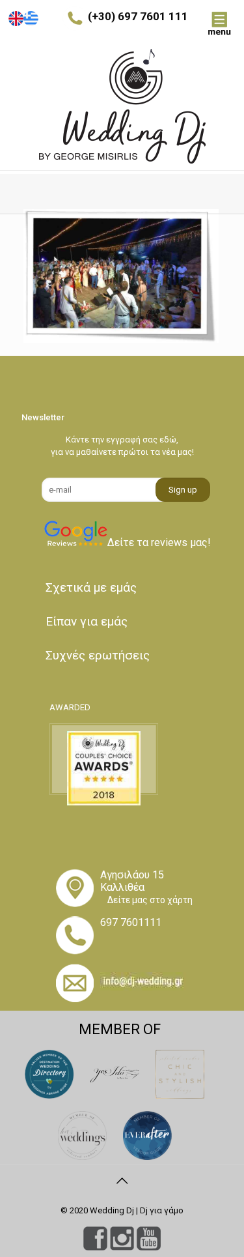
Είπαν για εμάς (87, 621)
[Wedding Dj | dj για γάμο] (122, 106)
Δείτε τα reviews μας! (159, 542)
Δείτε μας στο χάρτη (150, 900)
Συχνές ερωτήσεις (98, 655)
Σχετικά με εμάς (91, 587)
